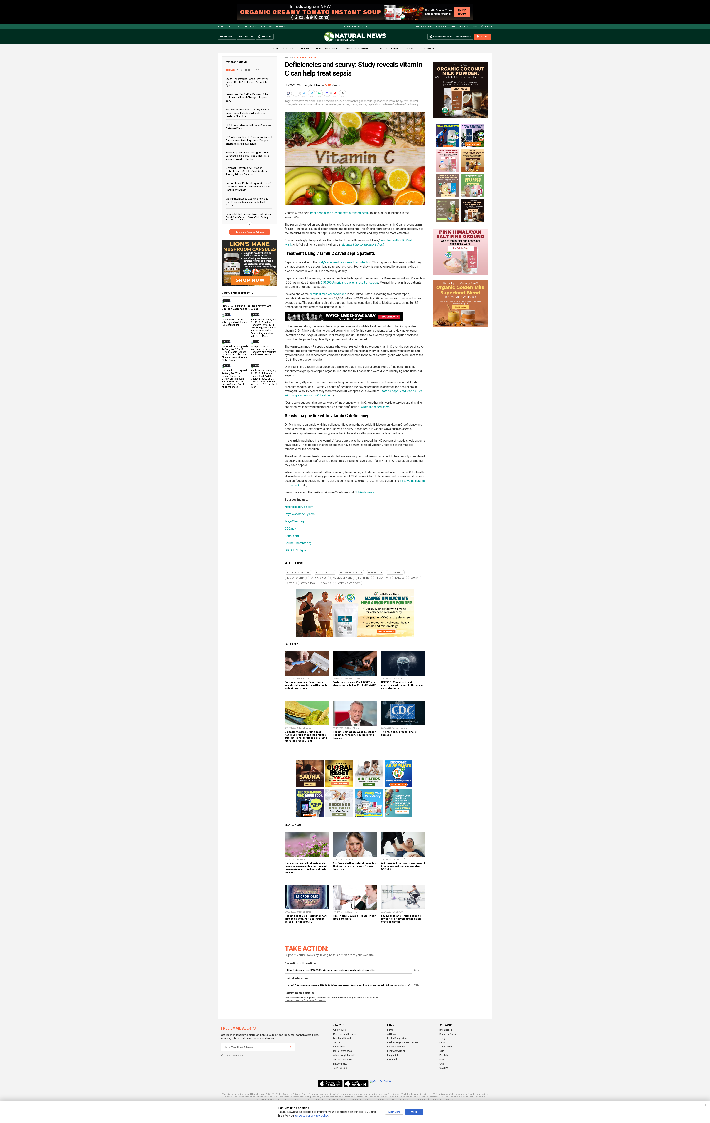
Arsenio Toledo (353, 679)
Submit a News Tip (342, 1059)
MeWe (442, 1059)
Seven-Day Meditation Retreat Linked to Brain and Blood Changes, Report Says (247, 97)
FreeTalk (443, 1055)
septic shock (375, 104)
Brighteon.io (445, 1030)
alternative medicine (303, 101)
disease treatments (346, 101)
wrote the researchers (375, 407)
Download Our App (445, 26)
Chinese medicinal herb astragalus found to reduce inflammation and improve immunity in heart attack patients (306, 867)
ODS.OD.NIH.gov (295, 550)
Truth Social (445, 1046)
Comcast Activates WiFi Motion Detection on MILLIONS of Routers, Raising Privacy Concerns (246, 171)
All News (391, 1034)
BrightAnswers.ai (423, 26)
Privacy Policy (340, 1063)
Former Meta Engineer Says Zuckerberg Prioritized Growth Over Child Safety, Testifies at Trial (248, 217)
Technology (429, 48)
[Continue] (291, 1047)
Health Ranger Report (236, 293)
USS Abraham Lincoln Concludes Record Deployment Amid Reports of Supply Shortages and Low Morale (249, 140)
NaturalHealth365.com (299, 507)
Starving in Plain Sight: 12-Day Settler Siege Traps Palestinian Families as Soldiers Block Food (247, 113)
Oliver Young (400, 678)
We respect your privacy (232, 1055)
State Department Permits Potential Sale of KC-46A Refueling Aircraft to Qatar (247, 82)
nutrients (318, 104)
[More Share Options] (343, 93)
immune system (398, 101)
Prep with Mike (250, 26)
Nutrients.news (364, 492)
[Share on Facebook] (296, 93)
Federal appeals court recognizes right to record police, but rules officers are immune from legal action (248, 155)
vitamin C (388, 104)
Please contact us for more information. (305, 1000)
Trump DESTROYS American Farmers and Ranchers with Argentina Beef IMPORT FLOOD (263, 350)
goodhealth (365, 101)
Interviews (266, 26)
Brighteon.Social (447, 1034)
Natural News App (396, 1046)
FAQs (474, 26)
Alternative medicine (304, 57)
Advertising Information (345, 1055)
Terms (305, 1094)
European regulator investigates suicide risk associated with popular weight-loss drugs (307, 685)
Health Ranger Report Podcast (402, 1042)
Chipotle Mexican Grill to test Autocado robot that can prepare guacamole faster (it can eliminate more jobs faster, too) (306, 736)
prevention (331, 104)
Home (221, 26)
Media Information (342, 1051)
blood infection (325, 101)
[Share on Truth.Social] (327, 93)
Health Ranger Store (397, 1038)
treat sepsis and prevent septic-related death (339, 213)
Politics (288, 48)
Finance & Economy (356, 48)
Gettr (441, 1051)
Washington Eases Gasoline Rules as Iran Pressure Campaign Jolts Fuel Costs (247, 202)
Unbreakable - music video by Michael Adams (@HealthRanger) (234, 322)
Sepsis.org (292, 536)
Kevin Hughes (305, 728)
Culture (305, 48)
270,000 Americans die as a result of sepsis (349, 282)
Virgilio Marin (312, 85)
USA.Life (443, 1068)
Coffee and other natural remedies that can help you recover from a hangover (354, 866)
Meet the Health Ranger (345, 1034)
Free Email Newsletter (344, 1038)
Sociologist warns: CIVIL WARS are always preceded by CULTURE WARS (354, 684)
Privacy (296, 1094)
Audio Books (282, 26)
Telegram (444, 1038)
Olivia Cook (304, 678)
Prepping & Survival (387, 48)
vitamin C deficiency (406, 104)
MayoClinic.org (294, 521)
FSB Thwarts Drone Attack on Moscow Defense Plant (248, 126)
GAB (441, 1063)
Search (488, 26)
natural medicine (302, 104)
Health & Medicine (327, 48)
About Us (463, 26)
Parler (442, 1042)
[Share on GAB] (320, 93)
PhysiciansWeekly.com (300, 514)
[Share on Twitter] (304, 93)
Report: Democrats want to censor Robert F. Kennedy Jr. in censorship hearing (354, 734)
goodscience (380, 101)
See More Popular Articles (249, 232)
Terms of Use (340, 1068)
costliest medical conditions (328, 294)
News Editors (353, 728)
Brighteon (233, 26)
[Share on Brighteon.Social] (289, 93)
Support (337, 1042)
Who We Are (339, 1030)
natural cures (318, 578)
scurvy (354, 104)
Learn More (394, 1112)
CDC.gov (290, 528)
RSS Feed (392, 1059)
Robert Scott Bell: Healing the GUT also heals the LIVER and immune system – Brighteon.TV (306, 918)
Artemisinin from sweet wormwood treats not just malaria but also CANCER (403, 865)
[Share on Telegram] (312, 93)
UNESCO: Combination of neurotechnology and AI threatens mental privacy (402, 685)
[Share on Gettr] (335, 93)
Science (410, 48)
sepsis (362, 104)
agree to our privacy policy (311, 1115)
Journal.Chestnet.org (298, 543)
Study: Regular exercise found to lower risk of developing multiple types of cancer (401, 918)
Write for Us (339, 1046)
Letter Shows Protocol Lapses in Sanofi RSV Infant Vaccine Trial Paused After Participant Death (248, 186)
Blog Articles (393, 1055)
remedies (343, 104)
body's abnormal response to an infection (344, 262)
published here (323, 1099)
